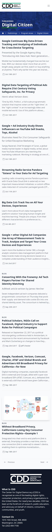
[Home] (3, 33)
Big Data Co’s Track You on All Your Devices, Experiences (22, 204)
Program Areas (27, 33)
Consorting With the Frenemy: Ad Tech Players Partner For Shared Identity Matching (25, 280)
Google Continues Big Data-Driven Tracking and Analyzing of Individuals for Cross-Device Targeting (24, 44)
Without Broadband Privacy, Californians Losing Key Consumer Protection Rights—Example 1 (22, 430)
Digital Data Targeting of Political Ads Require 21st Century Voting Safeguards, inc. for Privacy (24, 88)
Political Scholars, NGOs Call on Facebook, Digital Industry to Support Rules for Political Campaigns (24, 324)
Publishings (12, 33)
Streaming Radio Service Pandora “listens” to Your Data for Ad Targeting (25, 171)
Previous (11, 462)
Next (42, 462)
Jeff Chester (25, 346)
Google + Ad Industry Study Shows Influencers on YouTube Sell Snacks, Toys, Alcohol (23, 129)
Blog (4, 273)
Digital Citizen (42, 33)
